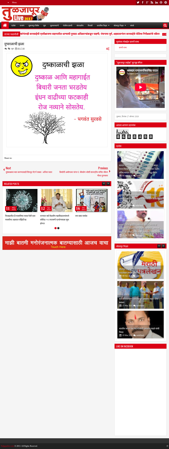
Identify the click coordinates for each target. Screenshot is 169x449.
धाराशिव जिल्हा (102, 25)
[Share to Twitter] (31, 191)
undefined (140, 176)
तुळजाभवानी (54, 25)
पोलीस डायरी (67, 25)
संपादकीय (80, 25)
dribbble (161, 2)
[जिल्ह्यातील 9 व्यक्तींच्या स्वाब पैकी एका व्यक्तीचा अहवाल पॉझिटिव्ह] (21, 200)
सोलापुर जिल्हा (119, 25)
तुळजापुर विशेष (34, 25)
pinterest (166, 2)
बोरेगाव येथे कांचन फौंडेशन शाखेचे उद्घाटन (136, 332)
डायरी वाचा (123, 47)
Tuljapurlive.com (7, 446)
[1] (55, 228)
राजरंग (22, 25)
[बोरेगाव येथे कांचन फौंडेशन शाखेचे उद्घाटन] (140, 324)
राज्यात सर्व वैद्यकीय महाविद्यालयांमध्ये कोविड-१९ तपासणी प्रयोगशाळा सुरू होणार (54, 219)
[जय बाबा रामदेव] (91, 200)
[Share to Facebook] (27, 191)
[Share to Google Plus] (34, 191)
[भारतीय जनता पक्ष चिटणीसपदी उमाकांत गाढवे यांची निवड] (140, 295)
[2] (58, 228)
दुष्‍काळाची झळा (14, 43)
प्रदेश (13, 25)
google (147, 2)
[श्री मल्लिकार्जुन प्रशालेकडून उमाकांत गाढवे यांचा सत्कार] (140, 265)
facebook (142, 2)
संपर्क (132, 25)
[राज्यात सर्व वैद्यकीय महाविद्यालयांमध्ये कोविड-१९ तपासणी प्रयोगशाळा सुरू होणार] (56, 200)
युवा (44, 25)
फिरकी (90, 25)
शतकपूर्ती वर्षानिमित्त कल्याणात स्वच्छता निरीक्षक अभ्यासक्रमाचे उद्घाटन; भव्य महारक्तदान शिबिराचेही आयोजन (140, 198)
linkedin (156, 2)
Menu (14, 2)
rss (152, 2)
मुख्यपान (5, 25)
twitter (138, 2)
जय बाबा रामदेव (81, 215)
